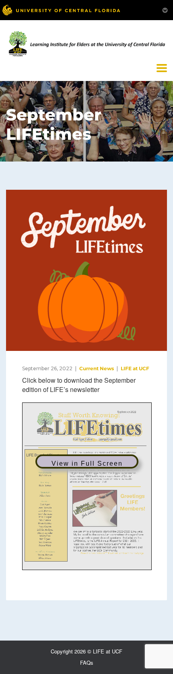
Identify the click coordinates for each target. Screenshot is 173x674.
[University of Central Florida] (61, 10)
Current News (96, 368)
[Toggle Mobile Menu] (165, 9)
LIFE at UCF (135, 368)
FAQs (86, 662)
